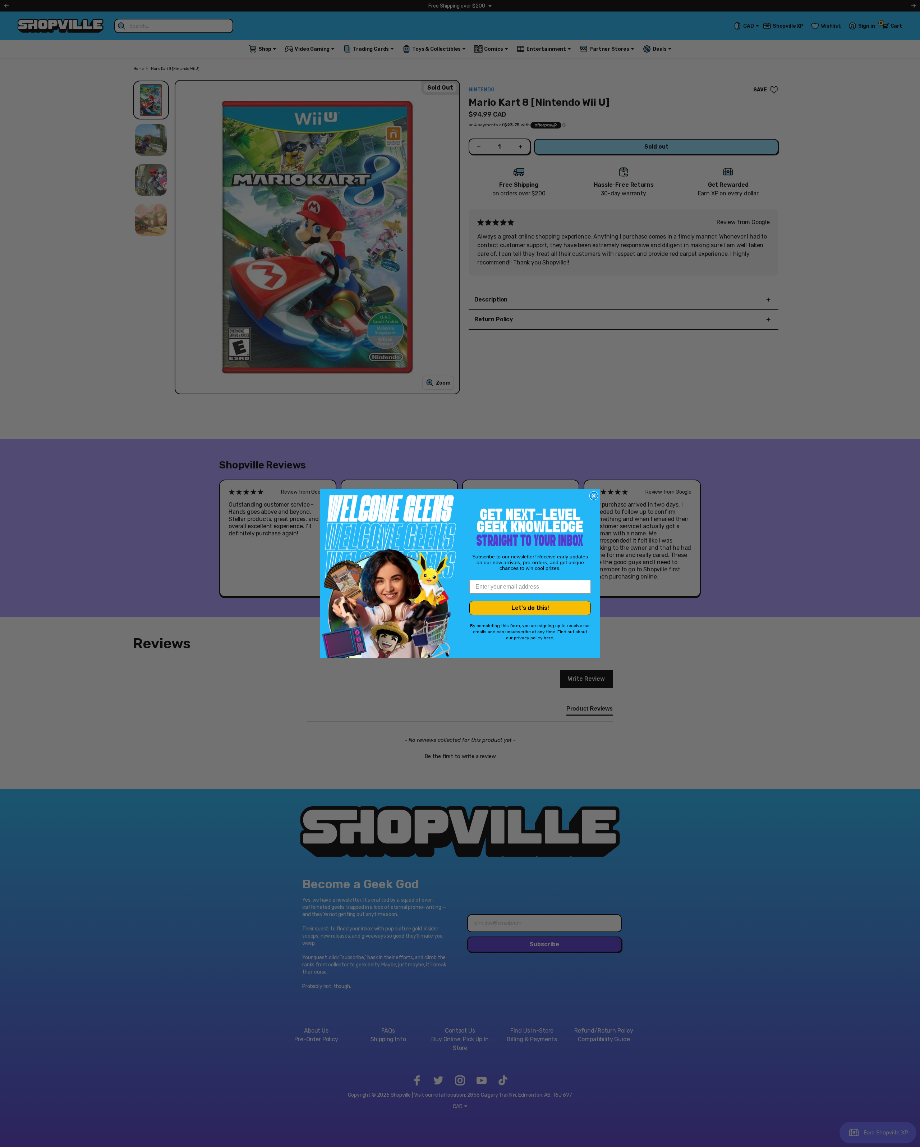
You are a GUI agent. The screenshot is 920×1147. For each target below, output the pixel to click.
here (548, 637)
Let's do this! (530, 607)
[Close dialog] (593, 495)
